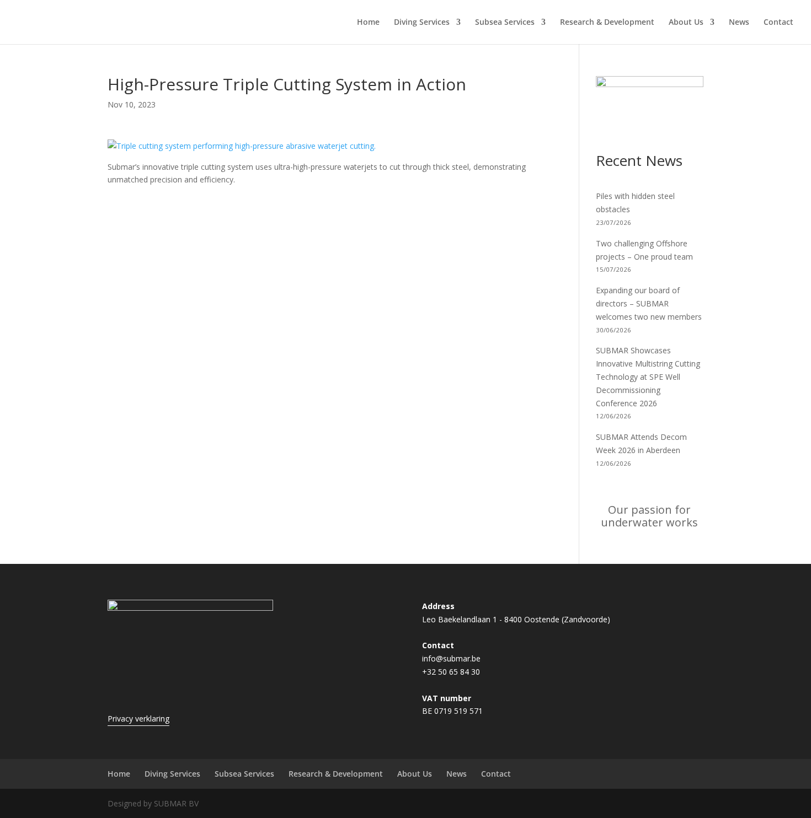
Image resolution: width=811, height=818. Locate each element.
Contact (778, 22)
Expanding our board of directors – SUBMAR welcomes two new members (649, 303)
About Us (686, 22)
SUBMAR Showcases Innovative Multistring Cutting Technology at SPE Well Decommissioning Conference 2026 (648, 376)
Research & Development (607, 22)
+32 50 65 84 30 (451, 671)
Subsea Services (505, 22)
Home (368, 22)
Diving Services (422, 22)
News (739, 22)
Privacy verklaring (138, 718)
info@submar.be (451, 658)
